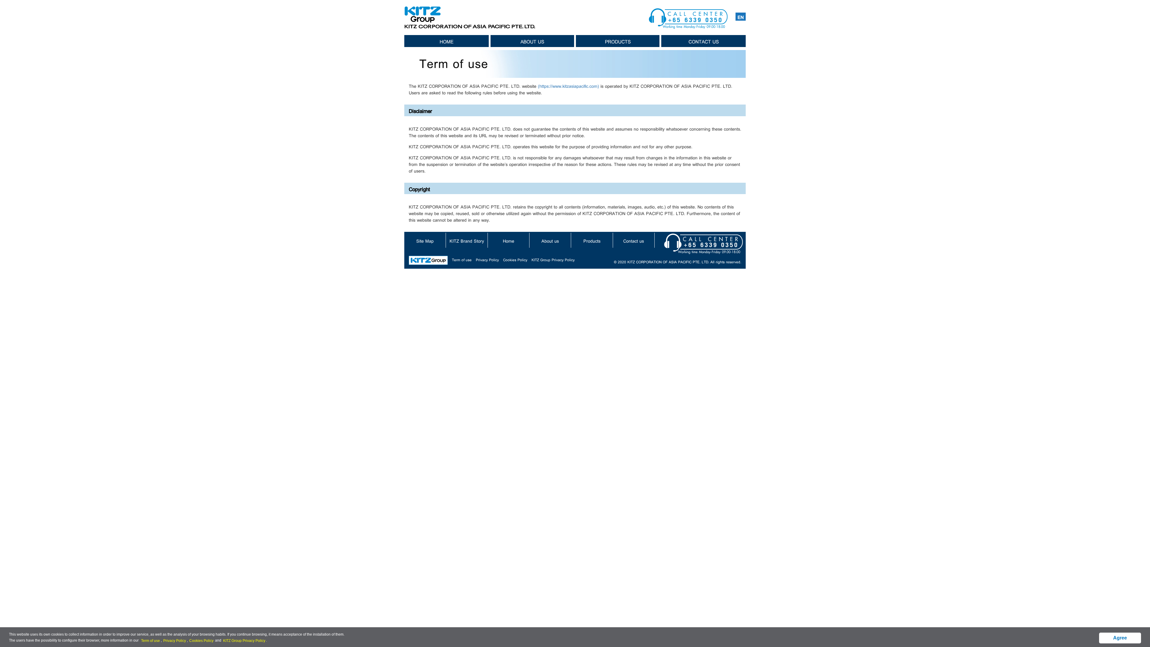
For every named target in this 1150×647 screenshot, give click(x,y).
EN (741, 16)
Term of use (462, 259)
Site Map (425, 240)
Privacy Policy (487, 259)
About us (532, 41)
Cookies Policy (515, 259)
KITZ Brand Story (467, 240)
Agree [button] (1120, 637)
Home (446, 41)
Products (618, 41)
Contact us (704, 41)
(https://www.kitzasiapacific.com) (568, 85)
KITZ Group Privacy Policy (553, 259)
